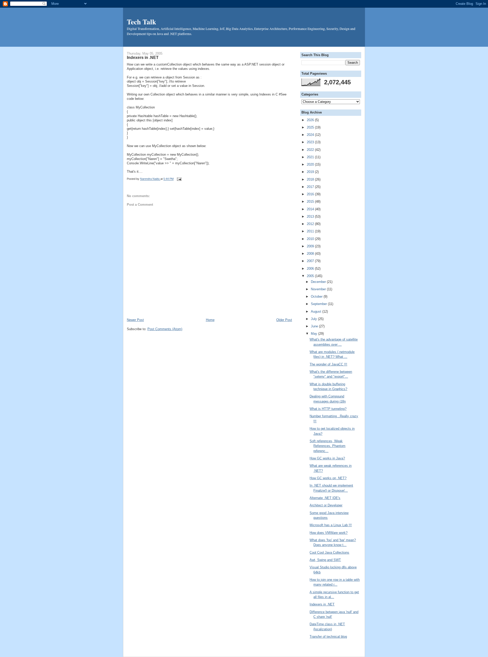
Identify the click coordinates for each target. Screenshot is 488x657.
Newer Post (135, 320)
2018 (311, 179)
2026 (311, 120)
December (319, 282)
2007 (311, 261)
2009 (311, 246)
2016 (311, 194)
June (315, 326)
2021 (311, 157)
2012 (311, 224)
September (319, 304)
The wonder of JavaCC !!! (328, 364)
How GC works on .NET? (328, 478)
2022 (311, 150)
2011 (311, 231)
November (319, 289)
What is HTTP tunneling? (328, 409)
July (314, 319)
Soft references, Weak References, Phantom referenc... (327, 446)
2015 (311, 201)
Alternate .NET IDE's (325, 498)
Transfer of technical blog (328, 636)
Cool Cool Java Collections (329, 552)
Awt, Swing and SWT (325, 560)
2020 (311, 164)
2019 (311, 172)
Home (210, 320)
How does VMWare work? (328, 533)
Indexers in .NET (322, 604)
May (314, 333)
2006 (311, 268)
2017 (311, 187)
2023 (311, 142)
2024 (311, 135)
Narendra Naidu (150, 179)
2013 (311, 216)
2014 (311, 209)
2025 (311, 127)
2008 (311, 253)
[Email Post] (178, 179)
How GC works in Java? (327, 458)
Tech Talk (141, 22)
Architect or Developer (326, 505)
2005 (311, 276)
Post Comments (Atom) (164, 329)
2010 (311, 239)
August (316, 311)
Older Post (284, 320)
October (317, 296)
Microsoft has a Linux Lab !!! (331, 525)
